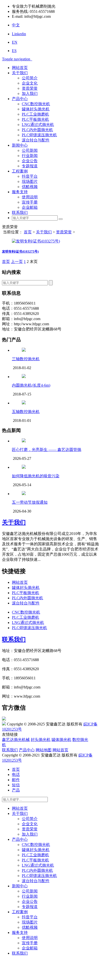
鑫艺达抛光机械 (16, 739)
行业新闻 (30, 156)
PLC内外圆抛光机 (37, 130)
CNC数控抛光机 (36, 104)
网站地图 (43, 750)
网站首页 (20, 68)
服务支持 (20, 192)
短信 (16, 785)
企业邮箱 (30, 207)
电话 (16, 774)
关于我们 (20, 73)
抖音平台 (30, 176)
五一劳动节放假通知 (30, 502)
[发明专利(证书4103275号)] (36, 241)
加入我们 (30, 93)
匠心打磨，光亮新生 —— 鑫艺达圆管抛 (46, 449)
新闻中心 (20, 145)
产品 (16, 790)
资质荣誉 (30, 88)
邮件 (16, 780)
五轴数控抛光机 (26, 412)
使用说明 (30, 197)
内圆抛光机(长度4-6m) (31, 385)
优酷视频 (30, 187)
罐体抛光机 (61, 739)
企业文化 (30, 83)
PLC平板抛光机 (35, 119)
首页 (28, 232)
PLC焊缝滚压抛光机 (39, 135)
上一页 (17, 261)
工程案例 (20, 171)
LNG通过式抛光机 (38, 124)
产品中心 (20, 99)
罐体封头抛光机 (36, 109)
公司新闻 (30, 150)
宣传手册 (30, 202)
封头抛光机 (41, 739)
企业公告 (30, 161)
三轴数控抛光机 (26, 359)
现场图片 (30, 181)
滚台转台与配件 (36, 140)
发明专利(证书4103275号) (20, 251)
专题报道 (30, 166)
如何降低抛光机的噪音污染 (35, 476)
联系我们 (20, 212)
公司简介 (30, 78)
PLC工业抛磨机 (35, 114)
